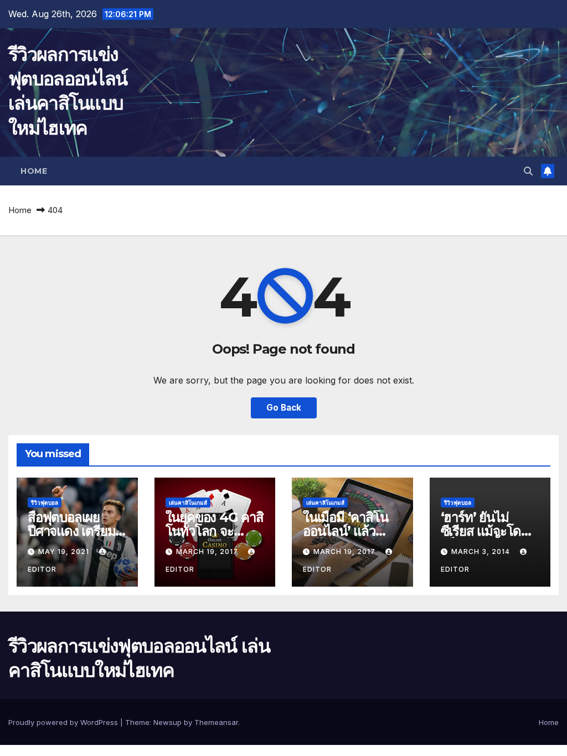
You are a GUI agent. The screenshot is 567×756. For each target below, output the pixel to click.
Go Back (283, 407)
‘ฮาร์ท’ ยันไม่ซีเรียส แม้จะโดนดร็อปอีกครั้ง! (485, 531)
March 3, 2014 (481, 551)
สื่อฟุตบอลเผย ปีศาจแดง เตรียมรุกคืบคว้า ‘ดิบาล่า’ (76, 531)
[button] (528, 171)
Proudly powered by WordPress (64, 722)
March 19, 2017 (208, 551)
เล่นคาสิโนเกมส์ (188, 502)
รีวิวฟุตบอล (44, 502)
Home (33, 171)
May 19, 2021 (64, 551)
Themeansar (216, 722)
